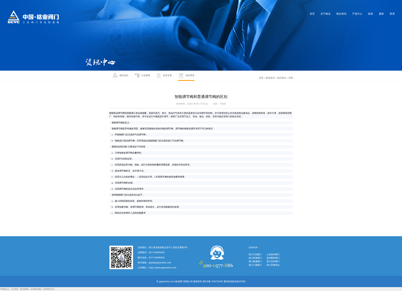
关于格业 (326, 13)
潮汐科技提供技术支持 (234, 281)
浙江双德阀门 (255, 257)
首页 (312, 13)
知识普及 (281, 77)
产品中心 (357, 13)
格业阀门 (33, 17)
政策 (370, 13)
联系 (392, 13)
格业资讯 (341, 13)
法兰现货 (14, 289)
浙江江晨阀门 (255, 264)
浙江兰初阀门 (255, 254)
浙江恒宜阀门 (273, 261)
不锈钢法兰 (4, 289)
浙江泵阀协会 (273, 264)
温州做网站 (24, 289)
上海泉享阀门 (273, 254)
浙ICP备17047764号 (213, 281)
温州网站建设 (36, 289)
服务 (381, 13)
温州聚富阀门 (273, 257)
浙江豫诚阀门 (255, 261)
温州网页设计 (49, 289)
